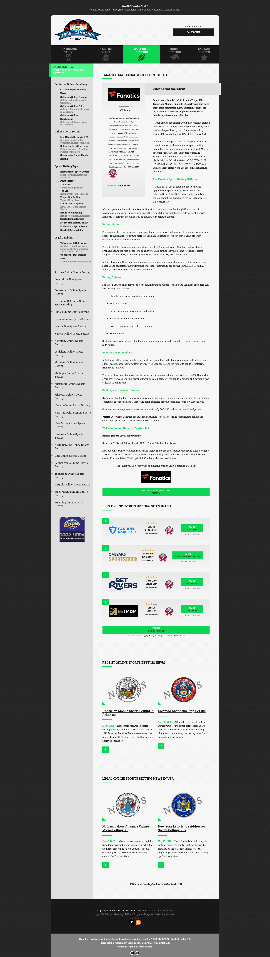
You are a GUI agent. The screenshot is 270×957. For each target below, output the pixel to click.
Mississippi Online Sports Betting (70, 385)
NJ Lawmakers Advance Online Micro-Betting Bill (125, 828)
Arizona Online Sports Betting (72, 272)
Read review (193, 534)
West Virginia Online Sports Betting (71, 493)
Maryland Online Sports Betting (69, 364)
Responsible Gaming (154, 914)
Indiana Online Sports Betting (72, 319)
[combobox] (193, 32)
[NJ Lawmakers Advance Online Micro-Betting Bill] (128, 805)
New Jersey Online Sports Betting (70, 425)
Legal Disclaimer (103, 914)
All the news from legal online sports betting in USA (156, 884)
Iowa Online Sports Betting (71, 326)
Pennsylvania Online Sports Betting (71, 464)
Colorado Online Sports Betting (68, 281)
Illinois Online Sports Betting (72, 311)
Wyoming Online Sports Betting (69, 504)
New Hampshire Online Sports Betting (73, 414)
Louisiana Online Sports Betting (69, 353)
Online (156, 629)
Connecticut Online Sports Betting (70, 292)
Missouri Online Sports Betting (68, 396)
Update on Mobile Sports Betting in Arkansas (128, 713)
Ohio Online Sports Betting (70, 455)
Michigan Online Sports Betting (69, 374)
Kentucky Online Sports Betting (69, 342)
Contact (171, 914)
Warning (118, 914)
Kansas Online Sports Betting (72, 333)
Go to (192, 528)
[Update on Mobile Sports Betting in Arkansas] (128, 689)
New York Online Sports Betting (69, 435)
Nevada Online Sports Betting (72, 405)
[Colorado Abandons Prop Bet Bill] (184, 689)
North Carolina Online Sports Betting (72, 446)
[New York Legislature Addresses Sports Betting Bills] (184, 805)
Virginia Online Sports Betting (72, 484)
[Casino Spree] (72, 540)
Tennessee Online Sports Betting (69, 475)
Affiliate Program (133, 914)
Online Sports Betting (156, 492)
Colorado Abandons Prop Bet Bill (182, 711)
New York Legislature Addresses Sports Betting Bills (181, 828)
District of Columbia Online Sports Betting (71, 302)
